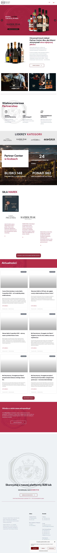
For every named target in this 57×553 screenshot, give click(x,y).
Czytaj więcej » (5, 297)
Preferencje (51, 548)
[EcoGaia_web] (49, 139)
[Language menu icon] (54, 3)
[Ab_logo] (35, 139)
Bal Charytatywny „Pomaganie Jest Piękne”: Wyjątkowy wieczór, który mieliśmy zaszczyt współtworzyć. (42, 327)
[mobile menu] (49, 2)
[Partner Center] (5, 2)
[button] (54, 541)
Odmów (43, 548)
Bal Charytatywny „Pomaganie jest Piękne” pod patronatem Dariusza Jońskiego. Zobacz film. (13, 369)
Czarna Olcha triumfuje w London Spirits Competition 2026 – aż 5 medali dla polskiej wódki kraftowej (13, 285)
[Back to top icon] (53, 529)
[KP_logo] (21, 139)
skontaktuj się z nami (28, 464)
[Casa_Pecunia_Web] (10, 217)
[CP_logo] (7, 139)
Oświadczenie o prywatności (43, 550)
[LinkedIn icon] (51, 529)
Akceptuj (35, 548)
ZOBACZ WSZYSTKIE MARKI (13, 29)
